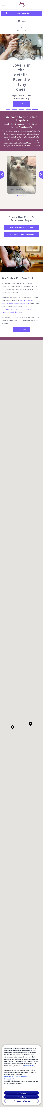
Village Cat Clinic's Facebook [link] (21, 234)
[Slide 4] (28, 109)
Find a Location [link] (23, 13)
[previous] (2, 46)
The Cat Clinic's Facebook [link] (21, 227)
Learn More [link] (22, 104)
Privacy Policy (29, 1066)
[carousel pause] (40, 57)
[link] (21, 4)
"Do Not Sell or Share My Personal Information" (17, 1078)
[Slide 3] (21, 109)
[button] (3, 5)
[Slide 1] (8, 109)
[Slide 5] (35, 109)
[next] (40, 46)
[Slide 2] (14, 109)
